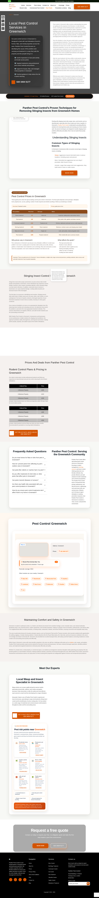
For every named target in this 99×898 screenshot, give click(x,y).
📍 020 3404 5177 (63, 551)
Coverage (61, 5)
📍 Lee (23, 590)
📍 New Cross (37, 584)
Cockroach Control (52, 869)
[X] (3, 21)
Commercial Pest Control (37, 8)
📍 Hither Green (73, 584)
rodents (72, 642)
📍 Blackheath (36, 578)
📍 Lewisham (24, 584)
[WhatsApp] (3, 28)
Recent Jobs (23, 8)
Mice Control (51, 863)
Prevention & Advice (61, 8)
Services (28, 5)
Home (23, 5)
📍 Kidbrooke (49, 584)
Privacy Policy (32, 871)
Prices (67, 5)
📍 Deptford (64, 578)
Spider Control (51, 880)
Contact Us (45, 5)
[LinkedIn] (3, 24)
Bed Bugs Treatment (53, 866)
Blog (69, 8)
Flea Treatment (52, 874)
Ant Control (51, 871)
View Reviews (69, 96)
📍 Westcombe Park (50, 578)
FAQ (30, 877)
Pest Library (37, 5)
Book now (69, 173)
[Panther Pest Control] (13, 6)
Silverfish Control (52, 877)
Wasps (57, 155)
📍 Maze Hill (24, 578)
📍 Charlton (61, 584)
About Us (53, 5)
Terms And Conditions (34, 874)
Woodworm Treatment (53, 883)
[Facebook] (3, 17)
